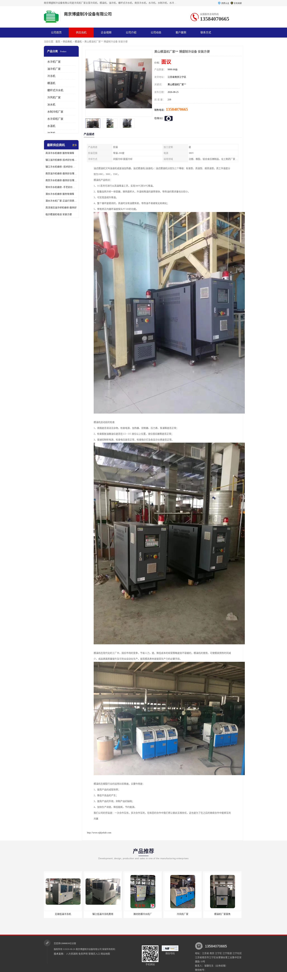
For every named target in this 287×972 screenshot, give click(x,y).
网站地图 (105, 954)
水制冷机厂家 (55, 111)
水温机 (51, 126)
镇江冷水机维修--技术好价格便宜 (61, 166)
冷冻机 (51, 76)
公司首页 (56, 32)
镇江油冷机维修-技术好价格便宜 (61, 160)
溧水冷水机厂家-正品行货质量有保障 (61, 201)
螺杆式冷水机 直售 (222, 914)
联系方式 (205, 32)
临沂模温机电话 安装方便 (59, 214)
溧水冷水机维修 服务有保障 (60, 194)
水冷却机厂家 (55, 118)
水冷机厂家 (54, 61)
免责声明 (83, 954)
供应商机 (81, 32)
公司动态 (156, 32)
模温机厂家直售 (143, 914)
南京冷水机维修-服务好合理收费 (61, 180)
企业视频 (106, 32)
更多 (74, 145)
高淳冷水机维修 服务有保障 (60, 153)
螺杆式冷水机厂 (182, 914)
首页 (57, 41)
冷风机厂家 (54, 97)
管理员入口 (94, 954)
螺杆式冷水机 (55, 90)
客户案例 (181, 32)
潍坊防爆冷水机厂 (63, 914)
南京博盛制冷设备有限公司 (89, 949)
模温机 (78, 41)
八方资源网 (72, 954)
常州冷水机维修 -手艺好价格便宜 (61, 187)
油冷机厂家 (54, 68)
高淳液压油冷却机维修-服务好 (61, 207)
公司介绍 (131, 32)
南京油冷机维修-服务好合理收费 (61, 173)
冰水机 (51, 104)
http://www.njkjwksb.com (99, 832)
